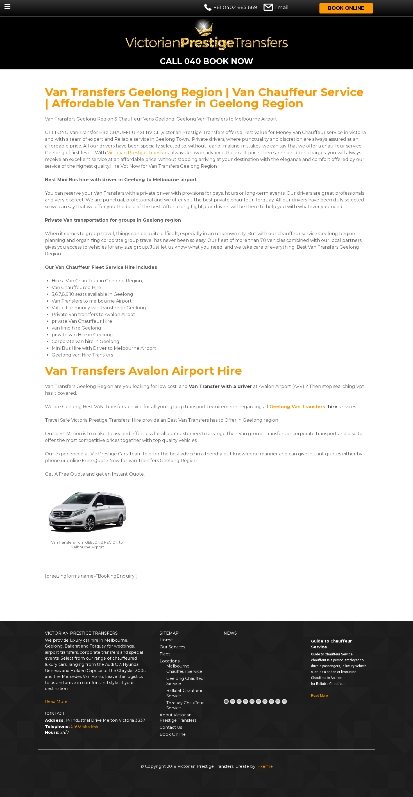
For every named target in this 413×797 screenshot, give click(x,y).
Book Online (346, 8)
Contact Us (171, 727)
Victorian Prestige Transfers (138, 152)
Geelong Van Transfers (297, 406)
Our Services (172, 647)
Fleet (165, 654)
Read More (56, 701)
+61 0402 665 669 (235, 7)
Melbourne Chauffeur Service (184, 669)
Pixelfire (265, 766)
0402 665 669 (85, 726)
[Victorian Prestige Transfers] (206, 34)
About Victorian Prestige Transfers (178, 717)
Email (281, 7)
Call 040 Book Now (206, 61)
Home (166, 639)
